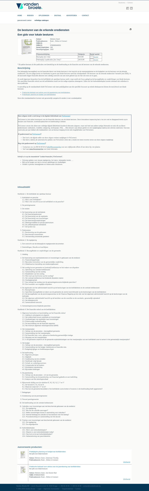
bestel (96, 57)
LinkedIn (131, 8)
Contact (78, 489)
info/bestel (126, 462)
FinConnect (66, 116)
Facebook (127, 8)
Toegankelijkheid (67, 489)
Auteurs (130, 2)
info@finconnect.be (54, 147)
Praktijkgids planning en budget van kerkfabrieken (39, 94)
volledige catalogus (41, 20)
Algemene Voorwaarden (51, 489)
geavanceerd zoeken (24, 20)
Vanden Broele (30, 489)
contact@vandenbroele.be (92, 486)
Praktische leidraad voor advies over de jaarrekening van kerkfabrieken (46, 92)
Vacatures (121, 2)
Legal (39, 489)
